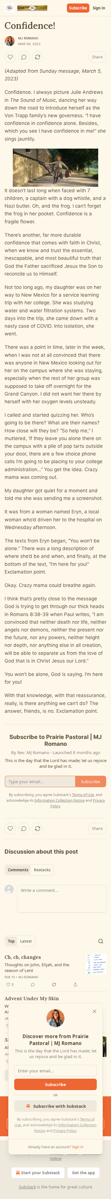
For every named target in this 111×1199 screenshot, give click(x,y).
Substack (27, 1187)
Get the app (83, 1172)
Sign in (99, 8)
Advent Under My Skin (32, 998)
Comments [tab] (18, 869)
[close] (94, 1011)
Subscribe (78, 8)
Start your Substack (40, 1172)
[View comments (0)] (24, 57)
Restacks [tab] (42, 869)
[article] (55, 971)
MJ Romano (28, 38)
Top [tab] (11, 941)
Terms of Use (83, 794)
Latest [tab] (26, 941)
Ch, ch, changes (23, 957)
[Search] (100, 941)
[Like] (10, 57)
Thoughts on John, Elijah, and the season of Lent (37, 967)
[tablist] (29, 870)
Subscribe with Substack (59, 1106)
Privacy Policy (65, 1130)
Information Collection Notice (59, 800)
